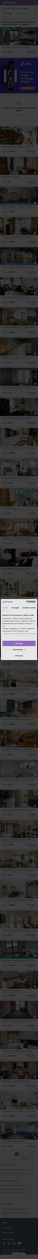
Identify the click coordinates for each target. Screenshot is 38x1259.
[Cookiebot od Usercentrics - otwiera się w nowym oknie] (27, 602)
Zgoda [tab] (5, 607)
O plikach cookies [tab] (29, 607)
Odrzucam (19, 656)
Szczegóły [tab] (15, 607)
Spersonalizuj (18, 649)
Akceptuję (19, 643)
